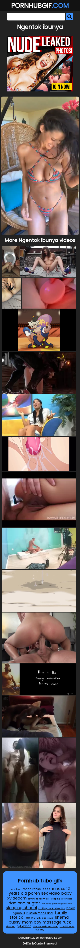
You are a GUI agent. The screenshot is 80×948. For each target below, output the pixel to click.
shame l (10, 926)
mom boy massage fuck (46, 922)
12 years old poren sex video (39, 891)
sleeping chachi (21, 907)
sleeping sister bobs (61, 898)
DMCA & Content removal (40, 943)
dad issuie (47, 917)
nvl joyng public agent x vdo (57, 903)
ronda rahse (32, 889)
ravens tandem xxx (38, 898)
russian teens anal (39, 913)
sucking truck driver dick (51, 908)
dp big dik (33, 918)
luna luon (15, 889)
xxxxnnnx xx (53, 888)
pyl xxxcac (24, 926)
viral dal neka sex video (45, 926)
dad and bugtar (24, 903)
